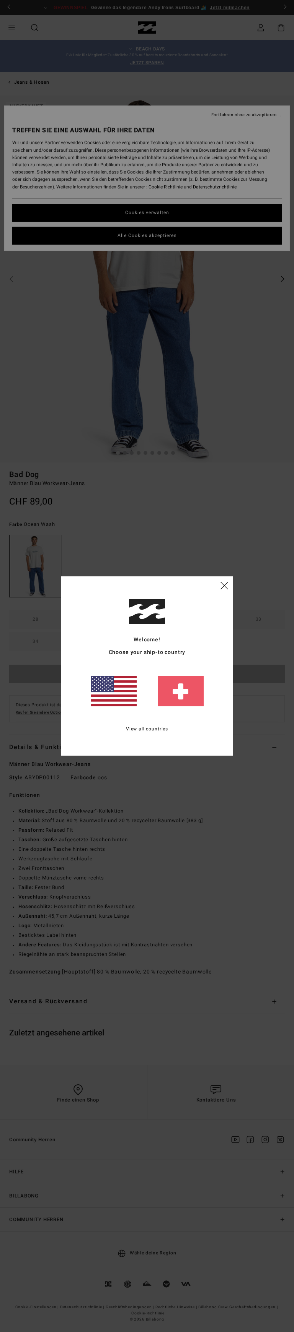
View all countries (147, 728)
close (224, 585)
